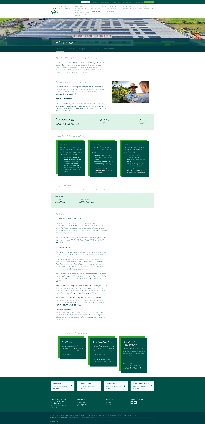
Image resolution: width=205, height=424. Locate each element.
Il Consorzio (60, 49)
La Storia (96, 49)
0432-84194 (83, 404)
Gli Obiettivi (71, 49)
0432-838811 (83, 402)
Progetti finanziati (108, 49)
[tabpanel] (102, 200)
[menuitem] (85, 2)
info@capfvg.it (85, 406)
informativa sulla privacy (87, 417)
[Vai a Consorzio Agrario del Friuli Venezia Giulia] (55, 11)
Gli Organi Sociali (84, 49)
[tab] (59, 190)
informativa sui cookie (73, 417)
